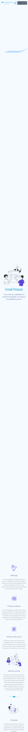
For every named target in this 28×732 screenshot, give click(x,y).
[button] (15, 3)
